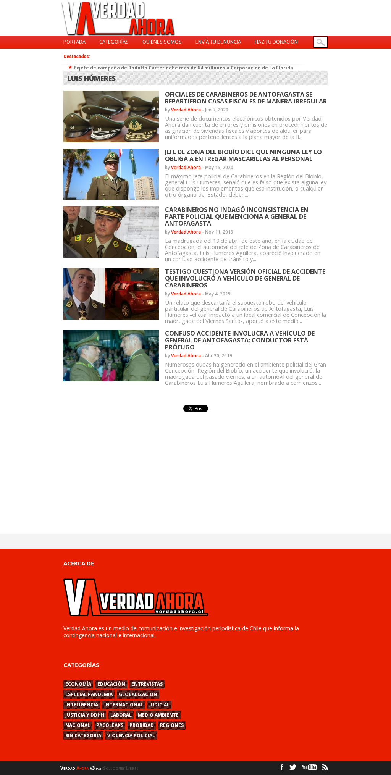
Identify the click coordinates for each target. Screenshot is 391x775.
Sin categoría (83, 735)
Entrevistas (147, 684)
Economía (78, 684)
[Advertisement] (133, 470)
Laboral (121, 715)
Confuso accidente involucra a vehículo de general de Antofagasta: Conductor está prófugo (240, 340)
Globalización (138, 694)
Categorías (114, 41)
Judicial (159, 704)
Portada (74, 41)
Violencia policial (131, 735)
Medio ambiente (158, 715)
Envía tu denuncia (218, 41)
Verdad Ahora (186, 110)
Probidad (141, 725)
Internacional (123, 704)
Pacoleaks (109, 725)
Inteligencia (81, 704)
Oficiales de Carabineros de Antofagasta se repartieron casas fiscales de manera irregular (246, 97)
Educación (111, 684)
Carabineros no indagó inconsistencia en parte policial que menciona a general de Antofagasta (237, 216)
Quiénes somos (162, 41)
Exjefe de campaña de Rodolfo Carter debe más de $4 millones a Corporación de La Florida (183, 68)
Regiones (172, 725)
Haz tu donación (276, 41)
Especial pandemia (89, 694)
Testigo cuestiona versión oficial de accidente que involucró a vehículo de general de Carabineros (245, 278)
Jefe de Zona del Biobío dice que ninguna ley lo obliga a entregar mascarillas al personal (243, 155)
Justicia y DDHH (84, 715)
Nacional (77, 725)
